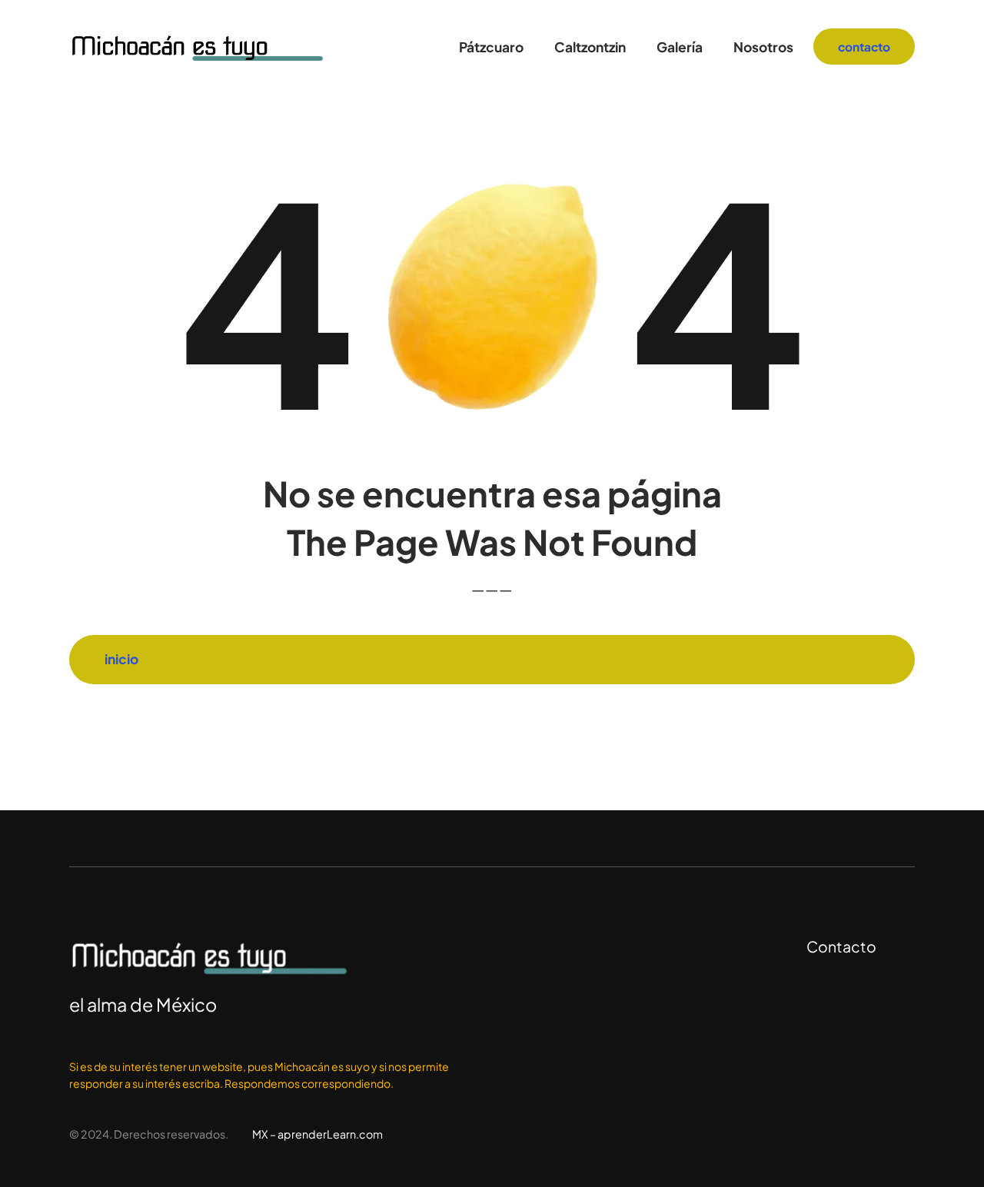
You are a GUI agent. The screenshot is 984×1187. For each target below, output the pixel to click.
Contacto (841, 946)
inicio (121, 658)
